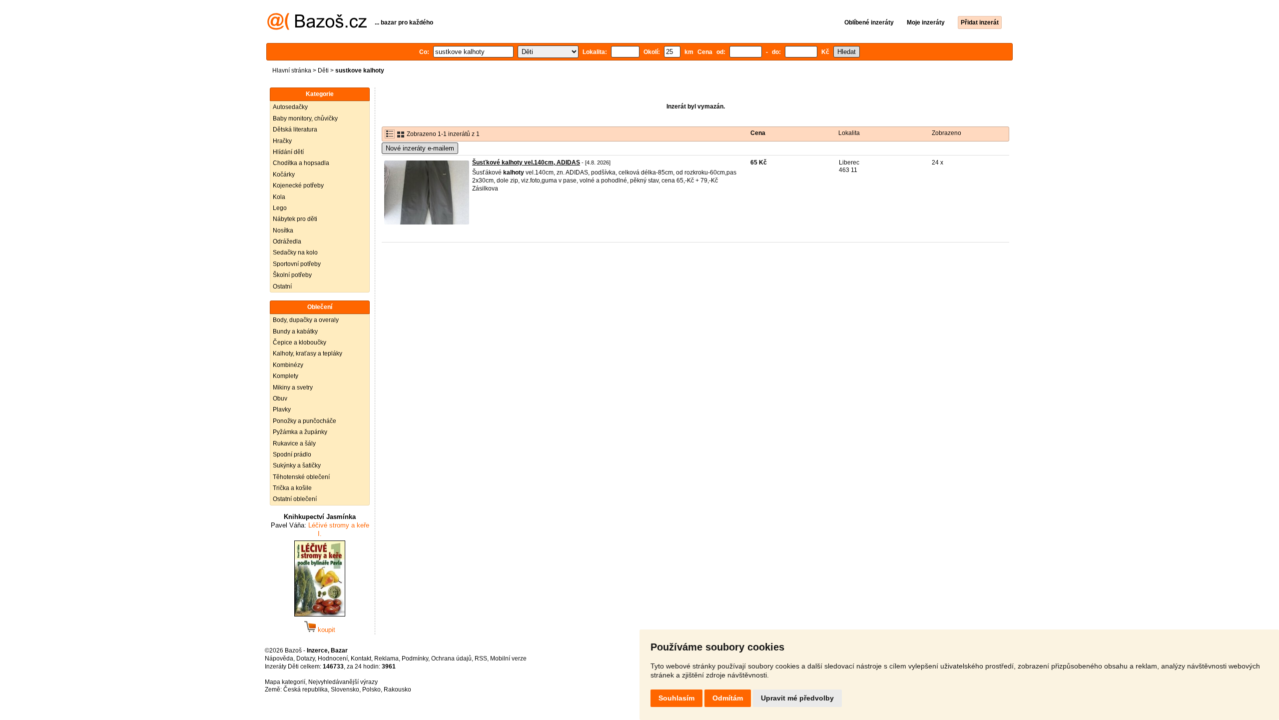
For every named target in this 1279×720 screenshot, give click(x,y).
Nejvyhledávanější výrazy (343, 682)
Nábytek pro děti (295, 219)
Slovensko (345, 689)
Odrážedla (287, 241)
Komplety (285, 376)
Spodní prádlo (292, 454)
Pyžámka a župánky (300, 432)
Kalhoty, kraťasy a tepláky (307, 353)
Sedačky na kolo (295, 252)
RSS (481, 658)
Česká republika (305, 689)
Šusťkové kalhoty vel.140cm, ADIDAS (526, 162)
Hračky (282, 141)
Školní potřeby (292, 275)
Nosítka (283, 230)
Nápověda (279, 658)
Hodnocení (333, 658)
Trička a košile (292, 488)
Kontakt (361, 658)
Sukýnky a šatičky (297, 465)
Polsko (371, 689)
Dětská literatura (295, 129)
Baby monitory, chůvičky (305, 118)
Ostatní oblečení (295, 499)
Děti (323, 70)
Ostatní (282, 286)
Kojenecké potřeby (298, 185)
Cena (757, 133)
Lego (280, 208)
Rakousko (397, 689)
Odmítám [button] (727, 698)
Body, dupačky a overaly (306, 320)
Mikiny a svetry (293, 387)
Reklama (386, 658)
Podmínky (415, 658)
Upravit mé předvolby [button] (797, 698)
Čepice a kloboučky (299, 342)
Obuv (280, 398)
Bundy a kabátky (295, 331)
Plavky (282, 409)
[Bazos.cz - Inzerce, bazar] (317, 28)
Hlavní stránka (291, 70)
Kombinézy (288, 365)
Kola (279, 197)
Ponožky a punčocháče (304, 421)
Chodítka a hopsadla (301, 163)
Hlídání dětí (288, 152)
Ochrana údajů (451, 658)
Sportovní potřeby (297, 264)
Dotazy (305, 658)
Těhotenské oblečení (301, 477)
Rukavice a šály (294, 443)
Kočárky (284, 174)
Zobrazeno (946, 133)
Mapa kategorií (285, 682)
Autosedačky (290, 107)
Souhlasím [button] (676, 698)
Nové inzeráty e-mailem (420, 148)
